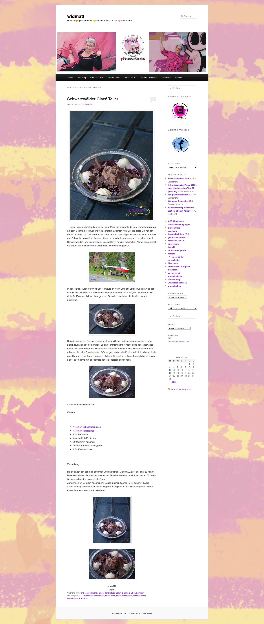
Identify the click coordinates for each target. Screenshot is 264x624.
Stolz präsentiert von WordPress (138, 613)
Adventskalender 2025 (178, 178)
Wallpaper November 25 (179, 194)
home (70, 77)
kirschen (88, 595)
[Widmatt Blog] (169, 338)
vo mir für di (130, 77)
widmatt (75, 16)
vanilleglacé (72, 598)
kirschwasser (98, 595)
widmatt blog (174, 279)
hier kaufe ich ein (176, 240)
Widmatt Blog (173, 335)
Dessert (86, 592)
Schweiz (119, 592)
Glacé (101, 592)
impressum (173, 243)
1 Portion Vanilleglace (83, 430)
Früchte (94, 592)
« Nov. (173, 381)
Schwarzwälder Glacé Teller (92, 99)
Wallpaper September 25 (179, 200)
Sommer (140, 592)
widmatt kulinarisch (148, 77)
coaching (82, 77)
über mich (166, 77)
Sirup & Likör (129, 592)
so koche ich (174, 260)
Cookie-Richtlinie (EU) (178, 234)
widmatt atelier (96, 77)
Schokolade (110, 592)
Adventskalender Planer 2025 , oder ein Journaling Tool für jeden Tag (182, 188)
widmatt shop (114, 77)
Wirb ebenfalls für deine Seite (178, 342)
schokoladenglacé (124, 595)
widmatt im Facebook (181, 389)
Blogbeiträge (174, 227)
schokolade (110, 595)
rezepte (171, 253)
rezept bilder (177, 256)
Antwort (83, 598)
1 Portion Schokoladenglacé (87, 426)
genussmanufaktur (177, 237)
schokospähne (139, 595)
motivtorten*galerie (177, 250)
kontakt (178, 77)
